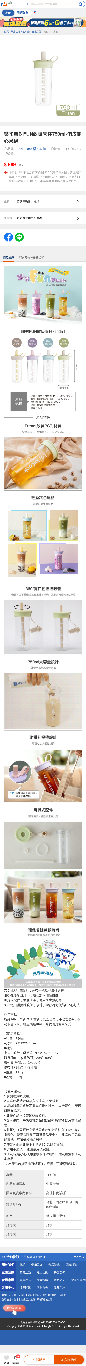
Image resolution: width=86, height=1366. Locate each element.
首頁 (6, 31)
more (77, 1256)
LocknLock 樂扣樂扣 (31, 148)
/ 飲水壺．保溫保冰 (31, 31)
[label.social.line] (19, 237)
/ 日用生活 (15, 31)
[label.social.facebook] (8, 237)
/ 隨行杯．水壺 (50, 31)
